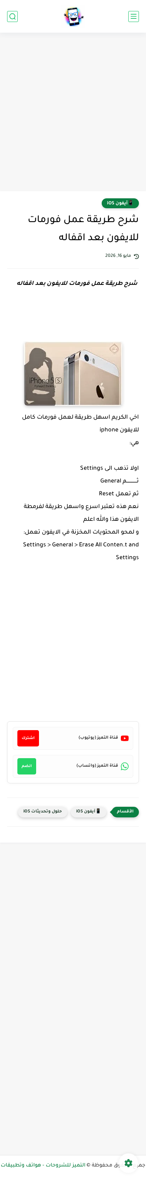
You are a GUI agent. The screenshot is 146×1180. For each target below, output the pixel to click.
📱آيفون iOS (120, 203)
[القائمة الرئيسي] (133, 16)
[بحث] (12, 16)
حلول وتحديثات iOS (42, 812)
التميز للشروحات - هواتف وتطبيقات (43, 1166)
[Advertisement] (73, 113)
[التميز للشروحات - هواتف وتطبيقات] (73, 16)
